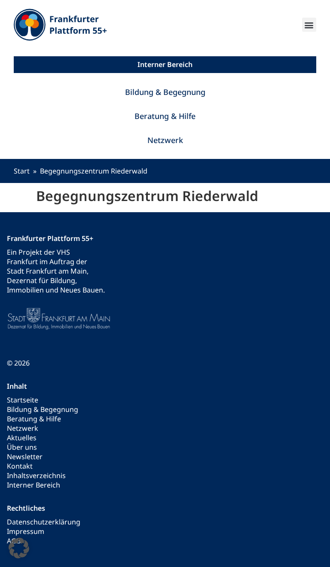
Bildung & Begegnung (165, 92)
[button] (309, 25)
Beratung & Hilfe (165, 116)
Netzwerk (165, 140)
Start (22, 171)
